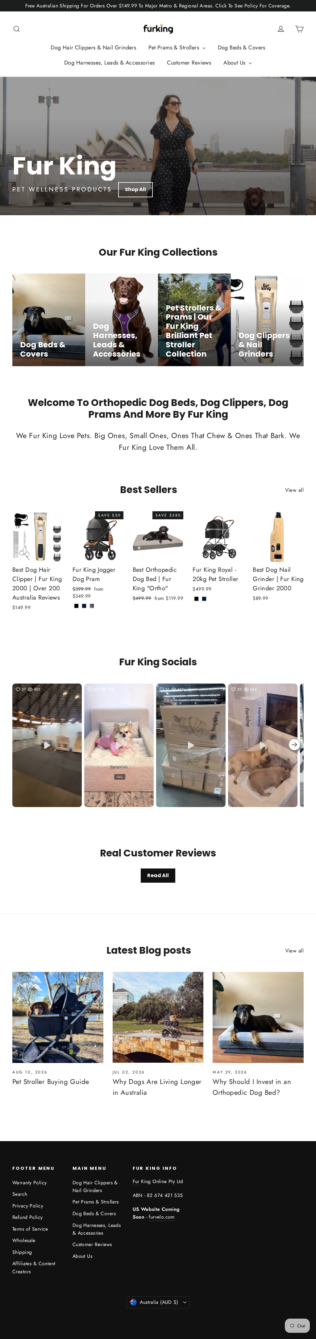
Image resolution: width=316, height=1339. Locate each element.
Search (19, 1194)
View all (294, 490)
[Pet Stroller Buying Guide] (57, 1017)
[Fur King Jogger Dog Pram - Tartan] (91, 606)
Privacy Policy (27, 1205)
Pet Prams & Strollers (174, 48)
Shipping (22, 1252)
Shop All (135, 189)
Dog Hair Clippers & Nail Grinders (93, 48)
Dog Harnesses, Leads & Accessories (109, 63)
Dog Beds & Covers (241, 48)
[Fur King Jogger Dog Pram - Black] (76, 606)
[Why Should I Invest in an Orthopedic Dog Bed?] (258, 1017)
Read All (158, 875)
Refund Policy (27, 1217)
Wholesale (23, 1240)
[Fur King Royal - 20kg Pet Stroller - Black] (196, 598)
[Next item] (294, 745)
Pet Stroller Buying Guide (50, 1081)
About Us (235, 63)
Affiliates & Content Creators (34, 1267)
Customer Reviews (189, 63)
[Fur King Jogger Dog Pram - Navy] (84, 606)
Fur (136, 1181)
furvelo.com (161, 1216)
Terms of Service (30, 1228)
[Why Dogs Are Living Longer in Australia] (158, 1017)
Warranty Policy (29, 1182)
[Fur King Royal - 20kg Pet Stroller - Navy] (204, 598)
